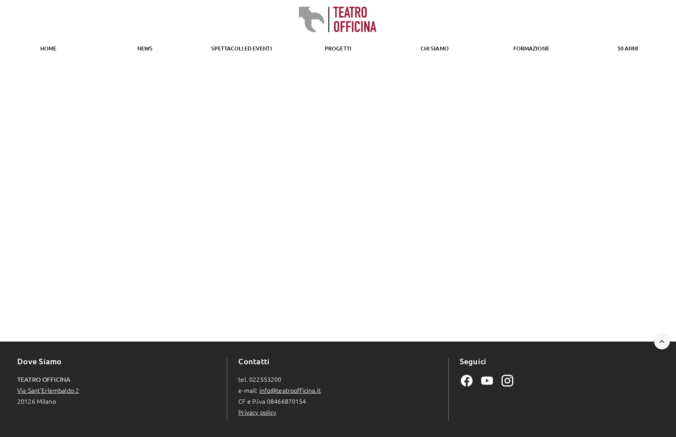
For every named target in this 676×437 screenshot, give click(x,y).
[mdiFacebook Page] (467, 381)
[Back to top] (662, 341)
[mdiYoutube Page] (487, 381)
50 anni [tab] (627, 48)
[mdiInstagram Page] (507, 381)
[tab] (145, 48)
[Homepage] (338, 19)
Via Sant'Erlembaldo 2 (48, 390)
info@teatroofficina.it (290, 390)
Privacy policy (257, 412)
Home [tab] (48, 48)
